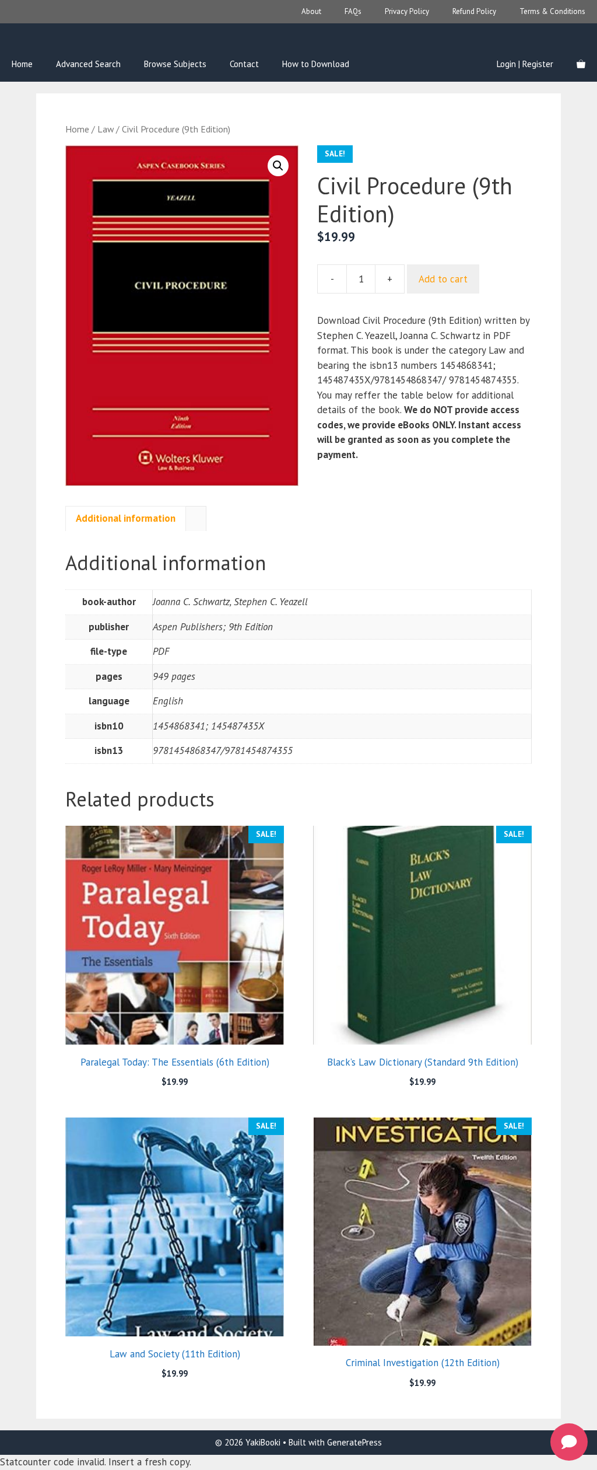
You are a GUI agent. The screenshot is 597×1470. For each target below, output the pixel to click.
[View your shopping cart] (581, 64)
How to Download (315, 63)
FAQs (353, 11)
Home (22, 63)
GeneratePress (354, 1442)
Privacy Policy (407, 11)
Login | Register (525, 63)
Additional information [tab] (125, 518)
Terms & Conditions (552, 11)
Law (105, 129)
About (311, 11)
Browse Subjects (175, 63)
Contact (244, 63)
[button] (278, 165)
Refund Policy (474, 11)
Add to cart (443, 279)
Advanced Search (88, 63)
